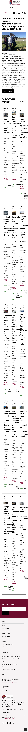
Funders (4, 641)
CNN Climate (26, 577)
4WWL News (17, 487)
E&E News (9, 390)
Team (3, 639)
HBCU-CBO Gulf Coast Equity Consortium (10, 665)
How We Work (6, 636)
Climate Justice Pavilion (8, 669)
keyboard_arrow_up (25, 729)
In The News (5, 647)
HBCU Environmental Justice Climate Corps (12, 660)
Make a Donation (6, 691)
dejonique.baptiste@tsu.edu (9, 682)
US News (17, 390)
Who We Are (5, 631)
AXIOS (9, 185)
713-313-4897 (6, 712)
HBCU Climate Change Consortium (11, 656)
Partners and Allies (7, 644)
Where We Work (6, 633)
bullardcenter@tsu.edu (8, 718)
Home (3, 625)
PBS (25, 488)
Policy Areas (5, 628)
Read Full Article (8, 91)
